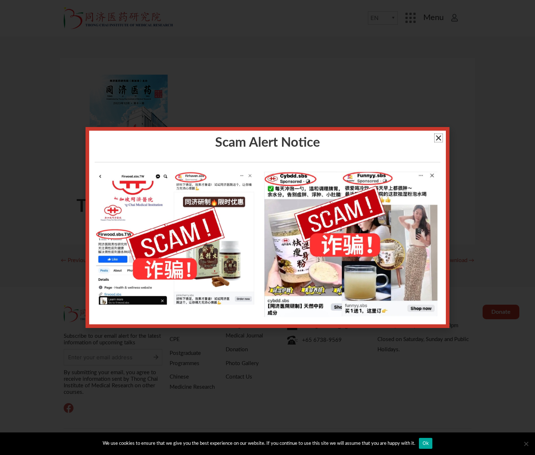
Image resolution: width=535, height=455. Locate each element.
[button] (438, 138)
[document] (267, 227)
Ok (426, 443)
